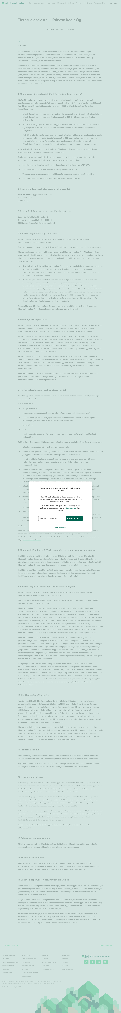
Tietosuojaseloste (60, 527)
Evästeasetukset (70, 508)
